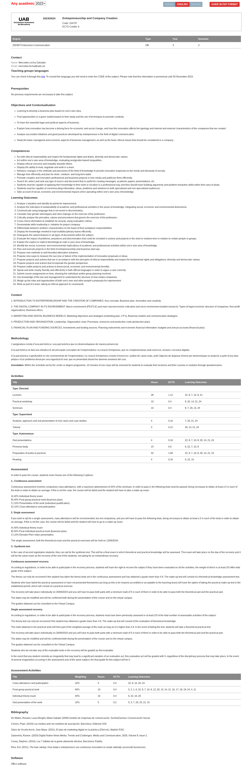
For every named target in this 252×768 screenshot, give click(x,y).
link (43, 76)
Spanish (196, 4)
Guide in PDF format (224, 4)
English (182, 4)
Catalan (169, 4)
